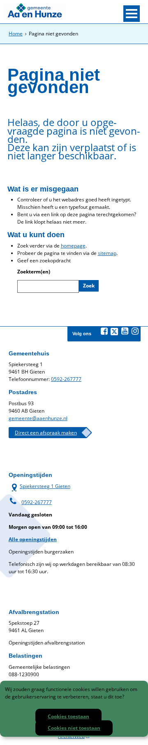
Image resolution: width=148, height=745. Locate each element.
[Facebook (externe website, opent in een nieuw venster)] (104, 331)
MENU (131, 13)
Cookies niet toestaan (74, 727)
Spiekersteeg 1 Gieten (39, 486)
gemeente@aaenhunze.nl (38, 418)
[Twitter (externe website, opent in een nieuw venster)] (114, 331)
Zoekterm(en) (33, 271)
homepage (73, 245)
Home (16, 33)
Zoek (89, 285)
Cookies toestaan (68, 716)
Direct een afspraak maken (46, 432)
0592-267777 (66, 379)
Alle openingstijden (33, 539)
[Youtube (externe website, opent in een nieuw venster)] (124, 331)
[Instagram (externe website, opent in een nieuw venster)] (134, 331)
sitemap (107, 253)
